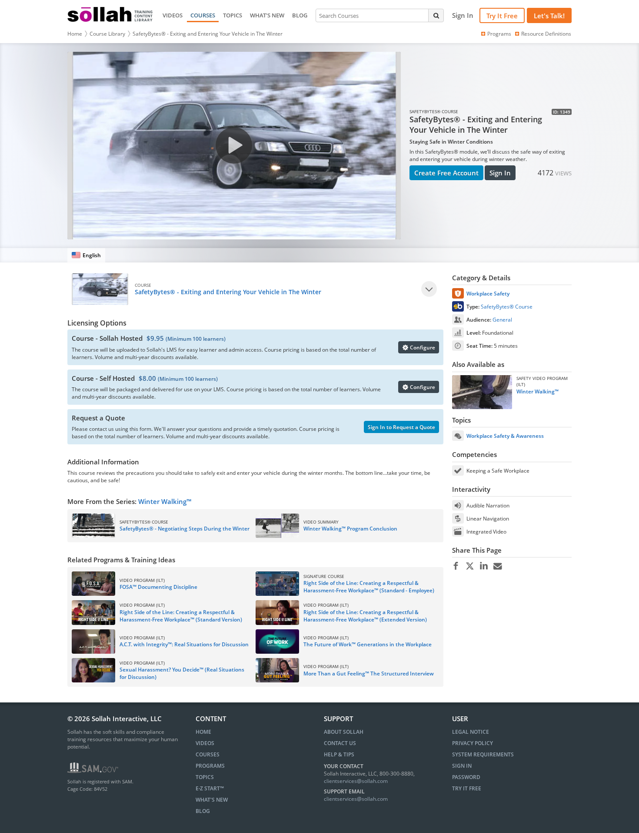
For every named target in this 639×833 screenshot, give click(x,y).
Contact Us (340, 743)
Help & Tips (339, 754)
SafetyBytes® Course (506, 306)
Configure (422, 347)
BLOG (299, 15)
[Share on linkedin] (483, 566)
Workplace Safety (487, 293)
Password (466, 777)
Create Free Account (446, 172)
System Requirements (483, 754)
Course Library (107, 33)
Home (74, 33)
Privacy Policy (472, 743)
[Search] (436, 15)
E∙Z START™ (210, 788)
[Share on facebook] (456, 566)
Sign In (500, 172)
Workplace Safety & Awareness (505, 436)
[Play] (429, 289)
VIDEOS (173, 15)
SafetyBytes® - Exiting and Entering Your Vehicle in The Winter (208, 33)
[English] (86, 255)
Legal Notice (470, 732)
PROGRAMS (210, 765)
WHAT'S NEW (267, 15)
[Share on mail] (497, 566)
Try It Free (502, 15)
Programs (499, 33)
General (502, 319)
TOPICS (232, 15)
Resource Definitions (546, 33)
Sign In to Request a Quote (401, 427)
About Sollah (343, 732)
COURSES (202, 15)
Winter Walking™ (164, 501)
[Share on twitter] (470, 566)
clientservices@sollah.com (356, 781)
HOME (203, 732)
